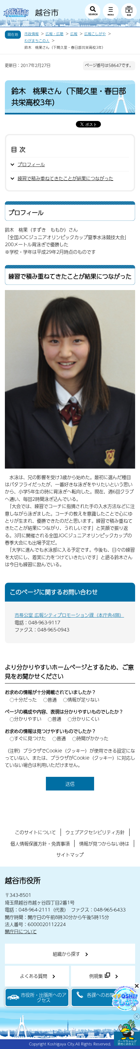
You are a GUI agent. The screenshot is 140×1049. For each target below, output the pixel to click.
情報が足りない (83, 699)
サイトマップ (70, 854)
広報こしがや (95, 33)
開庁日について (21, 931)
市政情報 (31, 33)
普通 (52, 699)
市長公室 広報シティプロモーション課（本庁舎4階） (69, 614)
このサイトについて (35, 832)
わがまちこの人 (36, 40)
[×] (127, 1033)
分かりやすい (27, 718)
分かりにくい (85, 718)
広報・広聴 (54, 33)
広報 (73, 33)
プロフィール (31, 164)
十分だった (25, 699)
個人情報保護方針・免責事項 (40, 843)
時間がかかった (92, 738)
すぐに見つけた (30, 738)
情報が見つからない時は (104, 843)
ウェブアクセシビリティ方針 (95, 832)
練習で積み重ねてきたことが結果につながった (65, 178)
